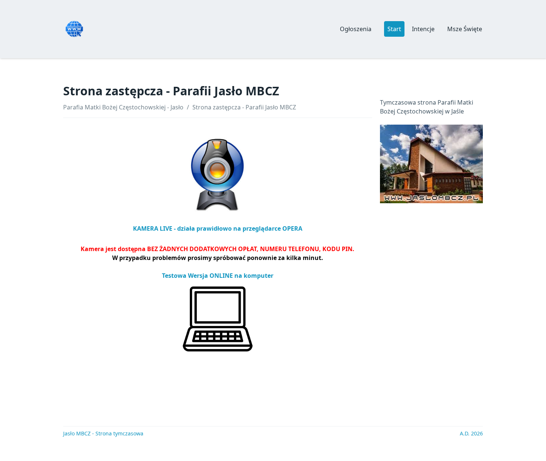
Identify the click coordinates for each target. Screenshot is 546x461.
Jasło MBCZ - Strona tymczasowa (103, 433)
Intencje (423, 29)
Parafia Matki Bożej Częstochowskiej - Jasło (123, 107)
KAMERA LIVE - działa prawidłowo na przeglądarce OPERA (217, 228)
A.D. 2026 (471, 433)
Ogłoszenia (355, 29)
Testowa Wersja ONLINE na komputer (217, 275)
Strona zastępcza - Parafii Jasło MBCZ (244, 107)
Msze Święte (464, 29)
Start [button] (394, 29)
